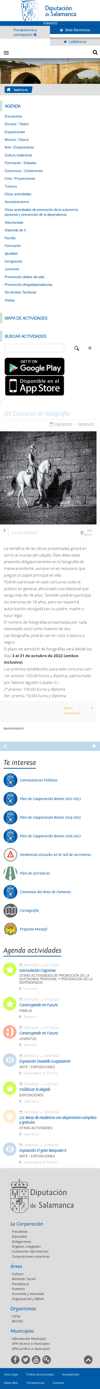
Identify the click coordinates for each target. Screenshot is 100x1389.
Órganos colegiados (26, 1247)
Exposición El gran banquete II (42, 1150)
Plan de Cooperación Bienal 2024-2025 (50, 817)
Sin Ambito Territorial (20, 292)
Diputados (19, 1237)
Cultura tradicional (18, 154)
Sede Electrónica (77, 29)
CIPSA (16, 1316)
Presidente (19, 1232)
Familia (10, 237)
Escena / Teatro (17, 123)
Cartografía (29, 911)
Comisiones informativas (30, 1252)
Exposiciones (15, 131)
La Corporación (26, 1224)
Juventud (12, 268)
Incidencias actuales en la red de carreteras (55, 855)
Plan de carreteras (35, 873)
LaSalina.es (77, 41)
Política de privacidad (40, 1374)
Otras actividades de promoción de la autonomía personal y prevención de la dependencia (41, 212)
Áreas (16, 1266)
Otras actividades (18, 193)
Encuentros (13, 116)
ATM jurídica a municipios (31, 1349)
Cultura (17, 1274)
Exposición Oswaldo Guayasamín (44, 1061)
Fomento (18, 1289)
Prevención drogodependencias (29, 284)
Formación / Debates (21, 162)
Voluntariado (14, 222)
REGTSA (17, 1321)
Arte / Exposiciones (19, 147)
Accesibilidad (70, 1374)
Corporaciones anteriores (31, 1257)
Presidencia (20, 1284)
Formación (13, 245)
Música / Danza (17, 139)
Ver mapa (88, 533)
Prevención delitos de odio (24, 276)
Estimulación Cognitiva (37, 970)
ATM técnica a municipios (31, 1344)
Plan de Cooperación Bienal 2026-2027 (50, 836)
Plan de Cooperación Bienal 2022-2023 (50, 799)
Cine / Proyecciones (20, 178)
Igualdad (11, 253)
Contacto (58, 1383)
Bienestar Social (24, 1279)
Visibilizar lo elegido (34, 1089)
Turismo (11, 186)
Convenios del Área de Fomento (45, 892)
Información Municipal (29, 1339)
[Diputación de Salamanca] (50, 10)
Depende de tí (15, 229)
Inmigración (13, 261)
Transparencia (35, 1383)
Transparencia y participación (25, 32)
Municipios (22, 1331)
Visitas (10, 299)
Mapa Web (11, 1383)
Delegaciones (21, 1242)
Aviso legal (11, 1374)
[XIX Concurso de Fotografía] (48, 477)
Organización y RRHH (28, 1299)
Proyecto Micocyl (33, 929)
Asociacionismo (17, 201)
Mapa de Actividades (26, 318)
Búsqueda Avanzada (90, 348)
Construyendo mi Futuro (38, 1005)
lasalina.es (21, 90)
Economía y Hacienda (28, 1294)
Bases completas (72, 710)
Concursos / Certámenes (24, 170)
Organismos (23, 1309)
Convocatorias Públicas (38, 780)
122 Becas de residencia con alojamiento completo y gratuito (57, 1120)
